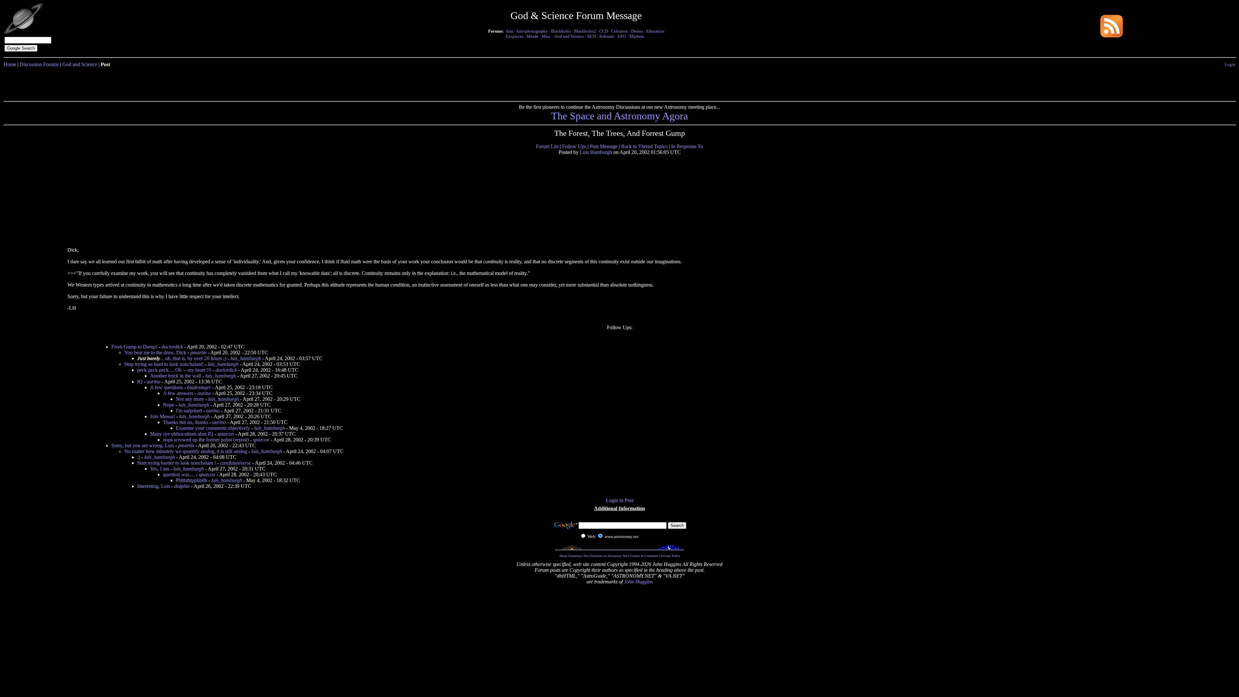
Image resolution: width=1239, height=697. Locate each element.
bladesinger (199, 387)
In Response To (687, 146)
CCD (603, 31)
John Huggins (638, 581)
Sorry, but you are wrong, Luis (142, 445)
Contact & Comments (644, 556)
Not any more (190, 399)
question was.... (179, 474)
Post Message (604, 146)
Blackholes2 (585, 31)
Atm (509, 31)
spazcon (225, 434)
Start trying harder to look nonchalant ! (176, 463)
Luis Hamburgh (596, 152)
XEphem (636, 36)
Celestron (619, 31)
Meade (533, 36)
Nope (168, 405)
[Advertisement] (619, 82)
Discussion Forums (39, 64)
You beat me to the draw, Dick (155, 352)
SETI (591, 36)
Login (1230, 64)
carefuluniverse (235, 463)
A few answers (178, 393)
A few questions (166, 387)
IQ (140, 381)
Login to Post (619, 500)
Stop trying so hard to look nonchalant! (164, 364)
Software (606, 36)
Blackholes (561, 31)
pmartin (198, 352)
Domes (637, 31)
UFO (622, 36)
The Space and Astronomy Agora (619, 116)
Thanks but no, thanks (185, 422)
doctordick (172, 346)
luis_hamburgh (245, 358)
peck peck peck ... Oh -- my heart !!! (174, 370)
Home (10, 64)
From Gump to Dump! (134, 346)
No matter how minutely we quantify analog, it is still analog (185, 451)
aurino (153, 381)
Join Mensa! (162, 416)
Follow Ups (574, 146)
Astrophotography (532, 31)
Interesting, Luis (153, 486)
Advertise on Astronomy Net (608, 556)
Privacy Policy (670, 556)
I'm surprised (189, 410)
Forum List (547, 146)
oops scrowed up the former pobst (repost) (206, 439)
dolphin (182, 486)
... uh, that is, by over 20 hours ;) (181, 358)
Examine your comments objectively (213, 428)
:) (138, 457)
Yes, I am (159, 468)
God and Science (569, 36)
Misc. (546, 36)
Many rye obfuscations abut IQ (181, 434)
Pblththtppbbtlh (191, 480)
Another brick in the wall (175, 376)
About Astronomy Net (573, 556)
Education (655, 31)
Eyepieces (514, 36)
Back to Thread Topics (644, 146)
